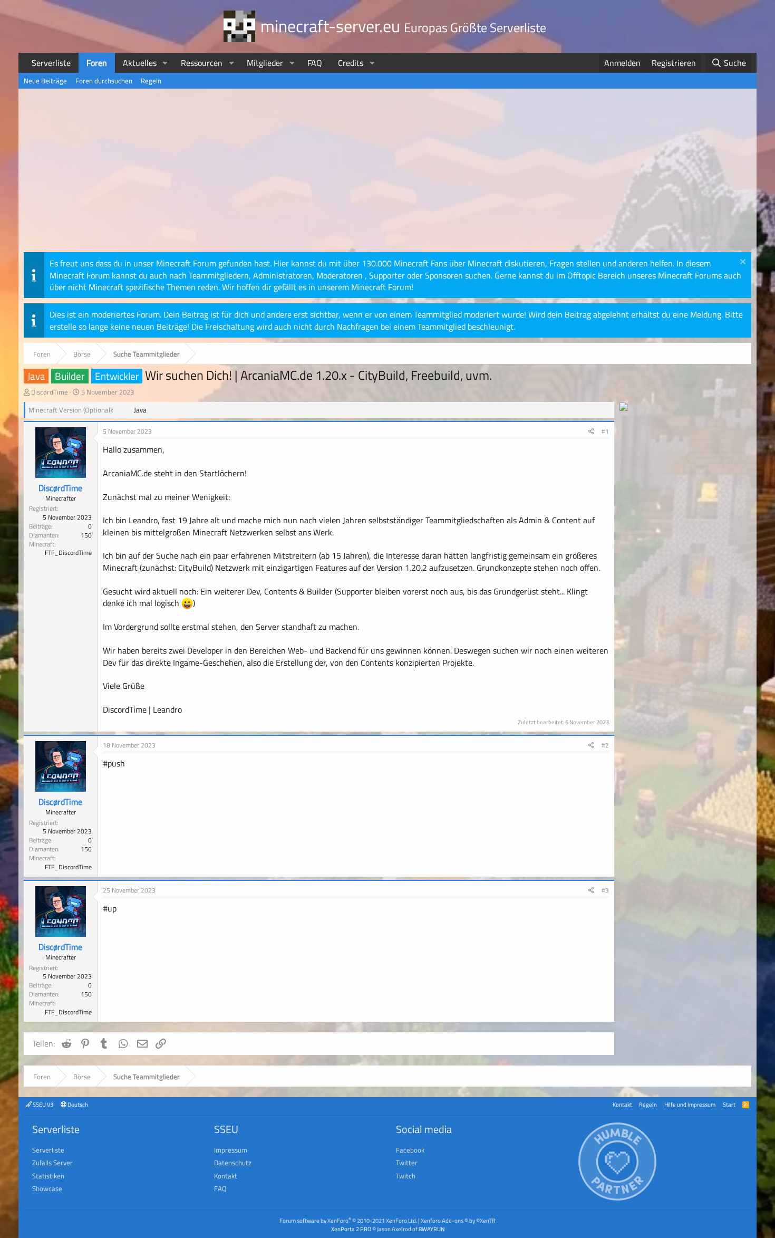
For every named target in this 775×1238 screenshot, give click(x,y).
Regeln (151, 80)
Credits (350, 62)
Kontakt (622, 1104)
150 (86, 535)
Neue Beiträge (45, 80)
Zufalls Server (52, 1162)
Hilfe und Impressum (689, 1104)
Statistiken (48, 1175)
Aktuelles (140, 62)
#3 (605, 890)
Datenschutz (232, 1162)
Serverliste (51, 62)
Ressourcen (201, 62)
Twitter (407, 1162)
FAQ (314, 62)
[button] (165, 63)
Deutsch (77, 1104)
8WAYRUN (431, 1228)
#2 (605, 745)
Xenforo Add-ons (458, 1220)
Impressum (230, 1150)
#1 (605, 431)
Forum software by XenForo (348, 1220)
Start (729, 1104)
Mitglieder (265, 62)
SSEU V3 (42, 1104)
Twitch (405, 1175)
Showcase (47, 1188)
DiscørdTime (49, 392)
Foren (96, 62)
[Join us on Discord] (623, 407)
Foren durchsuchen (103, 80)
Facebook (410, 1150)
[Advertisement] (387, 173)
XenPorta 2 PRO (351, 1228)
